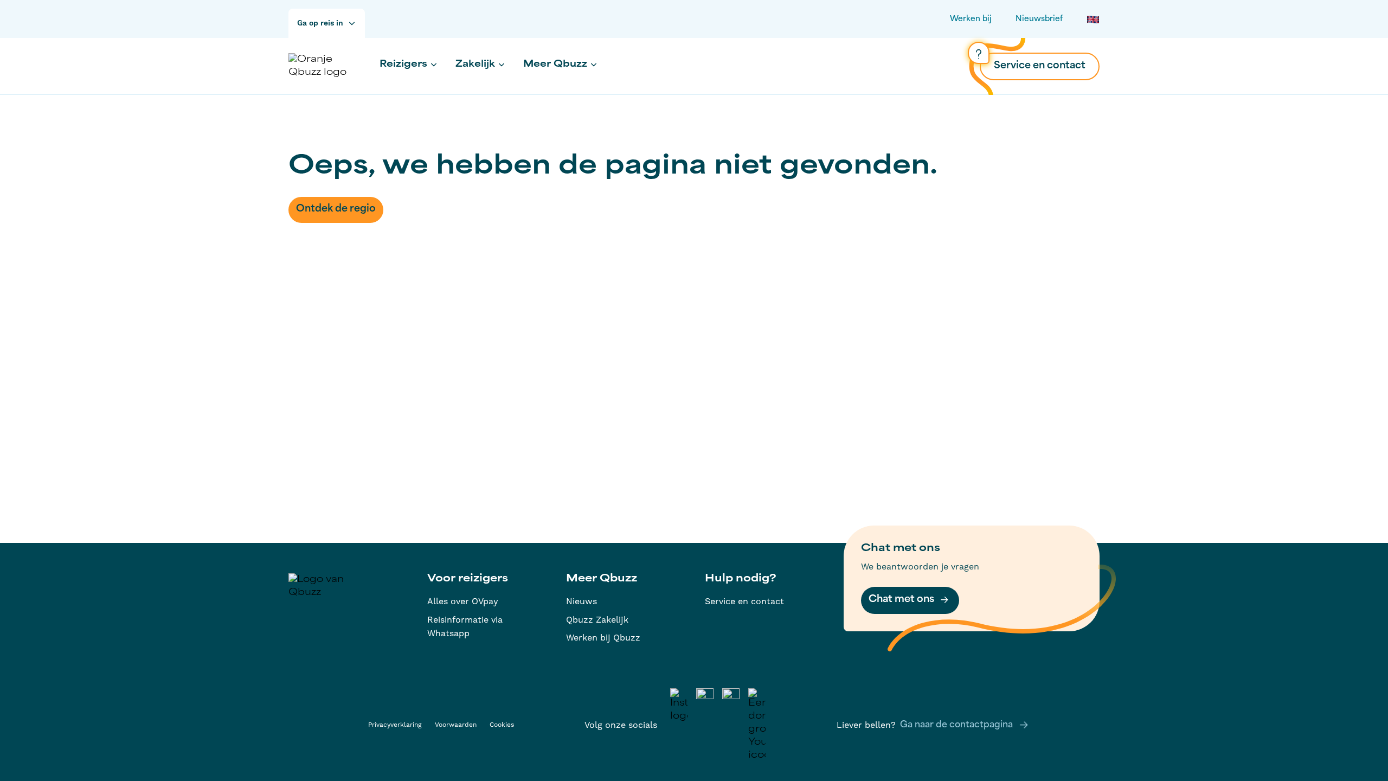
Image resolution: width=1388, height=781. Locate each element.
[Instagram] (678, 725)
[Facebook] (731, 725)
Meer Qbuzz (555, 64)
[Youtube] (757, 725)
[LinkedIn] (705, 725)
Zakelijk (475, 64)
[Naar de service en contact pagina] (978, 53)
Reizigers (403, 64)
